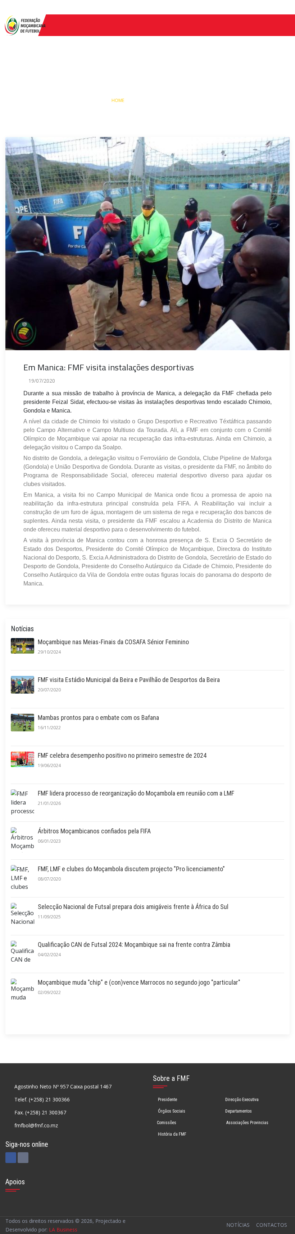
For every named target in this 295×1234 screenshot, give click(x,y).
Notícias (146, 100)
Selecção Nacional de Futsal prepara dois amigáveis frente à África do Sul (133, 906)
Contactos (271, 1224)
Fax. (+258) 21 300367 (40, 1112)
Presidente (167, 1099)
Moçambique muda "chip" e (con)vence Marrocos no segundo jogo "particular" (139, 982)
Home (117, 100)
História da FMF (171, 1134)
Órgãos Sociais (171, 1111)
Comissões (166, 1122)
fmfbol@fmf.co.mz (36, 1125)
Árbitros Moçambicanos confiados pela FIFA (94, 831)
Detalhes (177, 100)
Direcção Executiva (242, 1099)
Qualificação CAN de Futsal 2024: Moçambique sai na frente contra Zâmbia (134, 944)
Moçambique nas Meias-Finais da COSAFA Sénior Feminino (113, 642)
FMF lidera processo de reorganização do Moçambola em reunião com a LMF (136, 793)
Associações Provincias (246, 1122)
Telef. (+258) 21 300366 (42, 1099)
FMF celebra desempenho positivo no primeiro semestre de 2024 (122, 755)
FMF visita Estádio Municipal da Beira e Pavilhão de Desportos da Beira (129, 679)
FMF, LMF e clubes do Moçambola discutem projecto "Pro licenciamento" (131, 869)
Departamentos (238, 1111)
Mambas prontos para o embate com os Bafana (98, 717)
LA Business (63, 1229)
